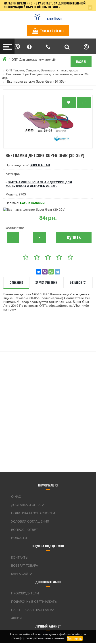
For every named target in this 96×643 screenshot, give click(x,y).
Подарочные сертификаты (34, 601)
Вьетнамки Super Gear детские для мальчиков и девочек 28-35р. (45, 76)
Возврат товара (24, 565)
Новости (19, 537)
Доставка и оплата (27, 504)
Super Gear (40, 165)
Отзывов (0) (78, 282)
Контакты (19, 557)
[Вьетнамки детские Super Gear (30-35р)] (48, 121)
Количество (15, 228)
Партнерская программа (32, 609)
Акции (16, 618)
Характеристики (46, 282)
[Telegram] (57, 271)
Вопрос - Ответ (24, 529)
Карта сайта (21, 573)
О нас (16, 496)
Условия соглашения (30, 521)
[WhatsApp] (51, 271)
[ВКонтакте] (38, 271)
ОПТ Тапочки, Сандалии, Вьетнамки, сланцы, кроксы (42, 70)
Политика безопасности (33, 513)
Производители (25, 593)
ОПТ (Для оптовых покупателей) (34, 59)
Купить (74, 237)
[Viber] (45, 271)
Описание (16, 282)
